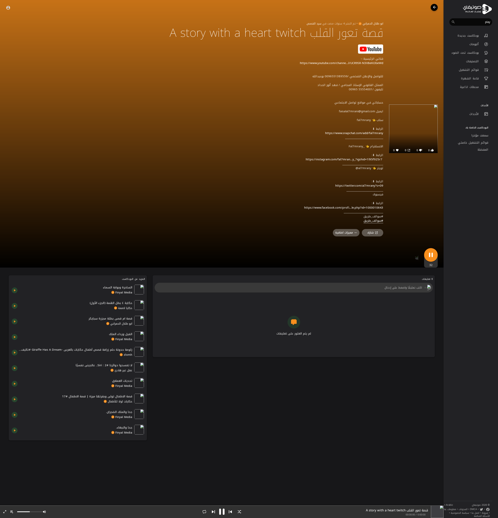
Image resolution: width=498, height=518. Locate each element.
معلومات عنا (450, 509)
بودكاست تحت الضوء (466, 52)
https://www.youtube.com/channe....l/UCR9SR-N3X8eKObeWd (341, 63)
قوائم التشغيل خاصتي (473, 142)
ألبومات (474, 44)
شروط (485, 513)
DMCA (473, 509)
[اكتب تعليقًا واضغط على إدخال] (294, 287)
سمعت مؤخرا (479, 135)
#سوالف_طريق (373, 221)
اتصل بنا (475, 513)
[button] (470, 22)
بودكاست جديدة (469, 35)
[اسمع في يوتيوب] (370, 49)
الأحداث (474, 114)
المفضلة (483, 149)
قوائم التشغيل (469, 70)
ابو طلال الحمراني (372, 23)
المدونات (463, 509)
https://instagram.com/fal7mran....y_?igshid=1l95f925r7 (344, 159)
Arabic (449, 505)
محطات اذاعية (470, 87)
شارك (370, 232)
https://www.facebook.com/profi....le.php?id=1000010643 (343, 207)
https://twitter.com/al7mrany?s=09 (359, 185)
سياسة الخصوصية (460, 513)
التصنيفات (473, 61)
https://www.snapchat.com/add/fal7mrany (354, 133)
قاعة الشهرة (470, 78)
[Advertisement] (78, 470)
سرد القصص (314, 23)
